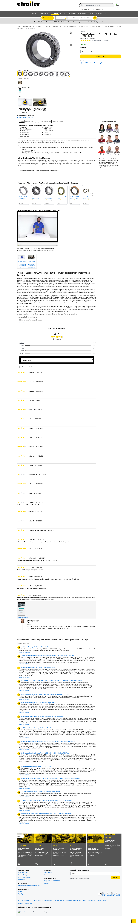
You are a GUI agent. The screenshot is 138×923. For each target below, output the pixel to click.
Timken (82, 31)
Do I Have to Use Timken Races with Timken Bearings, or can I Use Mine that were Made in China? (51, 680)
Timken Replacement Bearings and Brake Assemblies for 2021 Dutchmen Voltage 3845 (48, 655)
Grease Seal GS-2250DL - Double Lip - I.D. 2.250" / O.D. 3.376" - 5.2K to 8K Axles (62, 197)
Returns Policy (22, 875)
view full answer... (24, 652)
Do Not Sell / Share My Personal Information (68, 900)
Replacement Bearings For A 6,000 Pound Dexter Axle (38, 667)
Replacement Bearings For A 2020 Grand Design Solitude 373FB (41, 702)
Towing (34, 13)
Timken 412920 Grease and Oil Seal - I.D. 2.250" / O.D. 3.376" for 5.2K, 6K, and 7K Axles (74, 197)
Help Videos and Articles (52, 880)
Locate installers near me (25, 117)
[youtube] (118, 894)
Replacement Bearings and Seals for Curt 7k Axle (36, 766)
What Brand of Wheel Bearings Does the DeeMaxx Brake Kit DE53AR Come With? (46, 813)
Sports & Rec (44, 13)
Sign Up (20, 894)
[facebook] (104, 894)
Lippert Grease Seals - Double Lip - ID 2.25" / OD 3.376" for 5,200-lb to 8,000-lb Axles (87, 197)
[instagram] (113, 894)
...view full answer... (26, 676)
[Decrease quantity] (82, 51)
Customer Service (86, 9)
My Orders (100, 9)
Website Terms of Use (25, 903)
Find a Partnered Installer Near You (29, 885)
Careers (46, 875)
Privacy (72, 878)
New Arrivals (101, 13)
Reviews (96, 40)
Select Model (85, 18)
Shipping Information (24, 877)
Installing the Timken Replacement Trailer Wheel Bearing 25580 (32, 264)
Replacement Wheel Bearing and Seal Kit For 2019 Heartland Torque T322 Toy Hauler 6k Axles (50, 778)
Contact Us (21, 879)
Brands (91, 13)
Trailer (55, 13)
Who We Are (48, 872)
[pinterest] (109, 894)
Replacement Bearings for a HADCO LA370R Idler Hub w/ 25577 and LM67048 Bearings (48, 741)
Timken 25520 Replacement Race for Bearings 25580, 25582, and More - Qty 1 (23, 197)
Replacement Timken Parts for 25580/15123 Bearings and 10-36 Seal (42, 716)
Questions (105, 40)
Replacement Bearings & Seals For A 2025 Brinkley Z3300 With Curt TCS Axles (45, 753)
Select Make (72, 18)
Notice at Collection (89, 900)
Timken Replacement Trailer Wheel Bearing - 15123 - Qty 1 (49, 197)
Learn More (22, 323)
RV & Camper (73, 13)
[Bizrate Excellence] (25, 912)
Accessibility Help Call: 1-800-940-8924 (30, 900)
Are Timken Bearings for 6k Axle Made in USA (35, 647)
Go (95, 18)
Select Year (60, 18)
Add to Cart (100, 56)
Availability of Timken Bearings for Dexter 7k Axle (36, 728)
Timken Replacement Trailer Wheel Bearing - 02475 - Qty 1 (36, 197)
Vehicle (63, 13)
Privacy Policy (48, 900)
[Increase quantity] (91, 51)
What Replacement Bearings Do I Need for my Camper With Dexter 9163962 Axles (46, 800)
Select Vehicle (47, 18)
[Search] (82, 5)
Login (20, 891)
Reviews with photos (28, 367)
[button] (91, 195)
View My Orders (23, 872)
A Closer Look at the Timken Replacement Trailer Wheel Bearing (22, 264)
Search (46, 883)
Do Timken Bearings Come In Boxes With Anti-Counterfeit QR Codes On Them (45, 694)
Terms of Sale (101, 900)
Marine (83, 13)
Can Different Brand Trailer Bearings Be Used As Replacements (40, 791)
